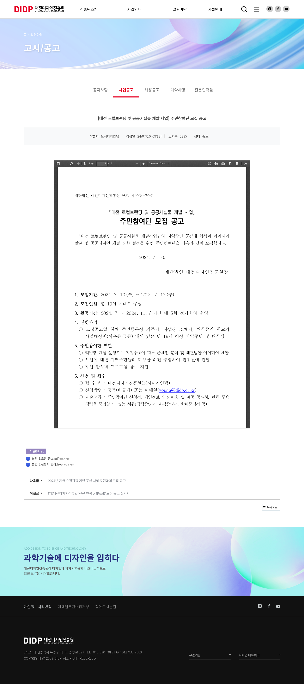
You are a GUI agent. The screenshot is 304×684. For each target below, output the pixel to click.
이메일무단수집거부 (73, 606)
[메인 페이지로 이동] (25, 34)
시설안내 (215, 9)
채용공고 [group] (152, 90)
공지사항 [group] (100, 90)
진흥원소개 (88, 9)
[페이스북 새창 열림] (278, 9)
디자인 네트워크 (249, 655)
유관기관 (195, 655)
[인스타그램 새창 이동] (260, 606)
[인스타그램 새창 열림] (269, 9)
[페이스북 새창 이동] (269, 606)
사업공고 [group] (126, 90)
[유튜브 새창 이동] (278, 606)
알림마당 (180, 9)
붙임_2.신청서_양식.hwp (47, 464)
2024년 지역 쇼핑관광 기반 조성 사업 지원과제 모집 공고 (87, 480)
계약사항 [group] (177, 90)
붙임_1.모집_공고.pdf (45, 458)
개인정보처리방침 (37, 606)
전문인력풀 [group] (203, 90)
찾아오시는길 (105, 606)
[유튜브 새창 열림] (286, 9)
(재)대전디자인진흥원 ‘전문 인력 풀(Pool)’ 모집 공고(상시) (88, 493)
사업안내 (134, 9)
